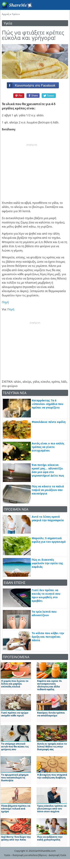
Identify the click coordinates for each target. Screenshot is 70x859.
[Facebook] (35, 84)
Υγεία (15, 14)
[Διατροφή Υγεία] (16, 8)
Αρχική (5, 14)
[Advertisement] (32, 169)
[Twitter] (49, 95)
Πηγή (10, 309)
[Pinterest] (18, 95)
